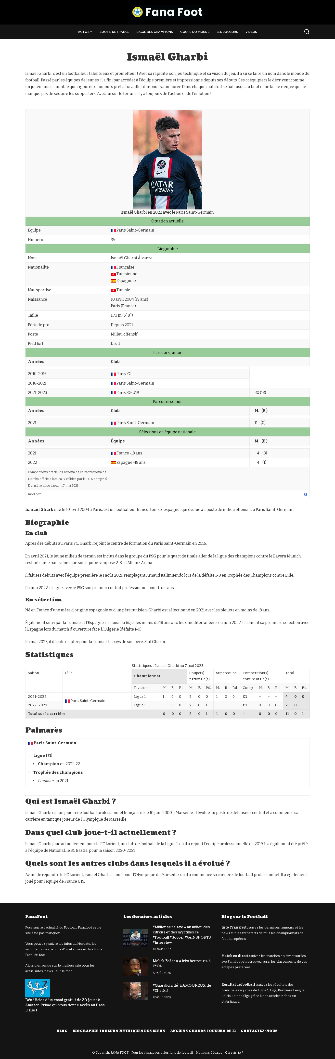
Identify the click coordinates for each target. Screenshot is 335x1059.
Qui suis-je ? (234, 1052)
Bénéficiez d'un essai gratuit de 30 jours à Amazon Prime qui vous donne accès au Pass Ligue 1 (65, 1005)
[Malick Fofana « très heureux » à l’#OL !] (135, 966)
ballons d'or (59, 949)
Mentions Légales (209, 1052)
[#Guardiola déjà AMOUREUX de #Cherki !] (135, 991)
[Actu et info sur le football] (167, 12)
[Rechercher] (307, 32)
